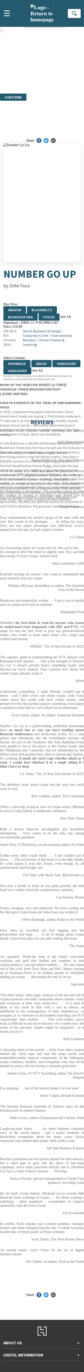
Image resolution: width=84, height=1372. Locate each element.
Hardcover (66, 363)
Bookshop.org (20, 317)
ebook (41, 363)
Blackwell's (42, 310)
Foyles (49, 317)
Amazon (14, 310)
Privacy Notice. (11, 79)
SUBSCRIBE (13, 97)
